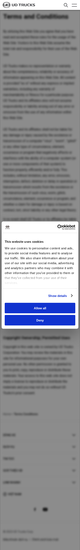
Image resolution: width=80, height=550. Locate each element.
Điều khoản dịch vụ (15, 539)
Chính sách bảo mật (45, 539)
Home (7, 414)
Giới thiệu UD (12, 470)
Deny (40, 320)
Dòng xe (9, 435)
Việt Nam (14, 494)
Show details (57, 295)
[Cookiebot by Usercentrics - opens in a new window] (57, 227)
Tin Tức (8, 458)
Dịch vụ (8, 446)
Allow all (40, 308)
